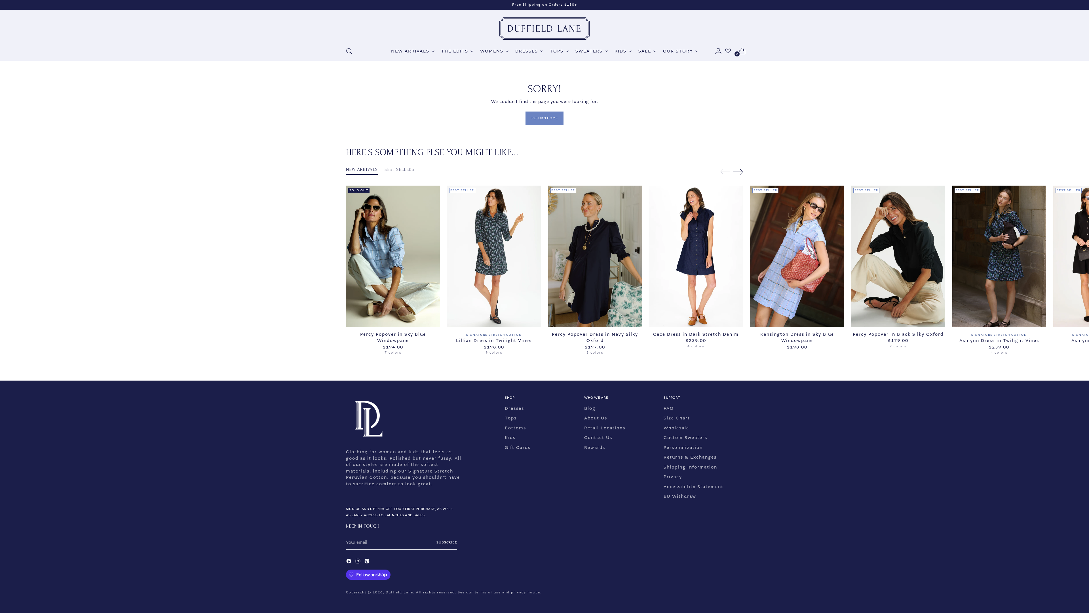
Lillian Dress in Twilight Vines (494, 340)
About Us (595, 418)
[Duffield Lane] (544, 28)
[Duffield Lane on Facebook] (349, 562)
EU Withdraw (680, 496)
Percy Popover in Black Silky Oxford (898, 334)
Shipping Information (690, 467)
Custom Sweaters (685, 437)
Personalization (683, 447)
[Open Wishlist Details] (728, 51)
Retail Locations (604, 428)
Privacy (673, 477)
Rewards (594, 447)
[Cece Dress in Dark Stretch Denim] (696, 256)
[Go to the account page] (716, 51)
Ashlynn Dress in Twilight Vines (999, 340)
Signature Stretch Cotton (494, 335)
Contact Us (598, 437)
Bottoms (515, 428)
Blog (590, 408)
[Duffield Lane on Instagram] (358, 562)
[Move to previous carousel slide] (725, 172)
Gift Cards (518, 447)
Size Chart (677, 418)
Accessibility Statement (693, 487)
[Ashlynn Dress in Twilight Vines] (999, 256)
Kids (510, 437)
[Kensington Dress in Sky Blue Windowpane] (797, 256)
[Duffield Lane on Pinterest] (367, 562)
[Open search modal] (349, 51)
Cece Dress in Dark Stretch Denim (696, 334)
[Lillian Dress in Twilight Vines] (494, 256)
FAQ (669, 408)
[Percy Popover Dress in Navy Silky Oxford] (595, 256)
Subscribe (446, 542)
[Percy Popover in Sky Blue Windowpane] (393, 256)
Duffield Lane (399, 592)
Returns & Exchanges (690, 457)
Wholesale (676, 428)
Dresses (514, 408)
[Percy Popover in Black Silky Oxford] (898, 256)
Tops (511, 418)
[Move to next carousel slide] (738, 172)
